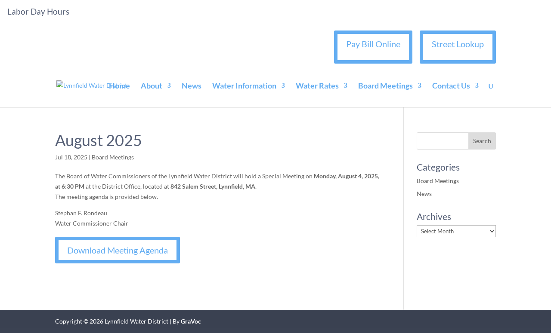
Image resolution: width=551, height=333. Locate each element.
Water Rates (317, 86)
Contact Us (451, 86)
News (191, 86)
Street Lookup (458, 44)
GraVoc (191, 321)
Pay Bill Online (373, 44)
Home (119, 86)
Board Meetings (385, 86)
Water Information (244, 86)
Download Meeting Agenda (117, 250)
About (151, 86)
